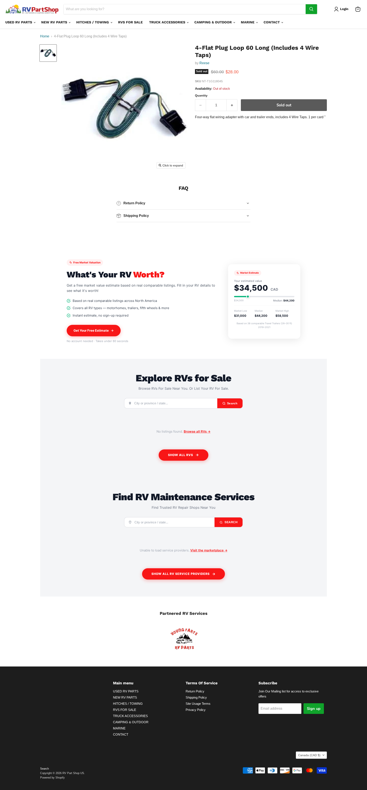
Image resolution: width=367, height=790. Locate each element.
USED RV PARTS (19, 22)
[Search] (311, 9)
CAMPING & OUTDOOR (213, 22)
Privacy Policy (196, 710)
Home (44, 36)
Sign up (313, 708)
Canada (309, 755)
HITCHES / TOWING (93, 22)
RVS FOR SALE (130, 22)
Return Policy (195, 691)
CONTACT (272, 22)
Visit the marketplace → (208, 550)
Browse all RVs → (197, 431)
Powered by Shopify (52, 777)
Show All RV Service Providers (180, 573)
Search (231, 522)
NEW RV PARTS (54, 22)
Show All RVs (180, 455)
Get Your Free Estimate (91, 330)
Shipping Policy (196, 697)
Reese (204, 63)
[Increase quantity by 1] (232, 105)
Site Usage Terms (198, 703)
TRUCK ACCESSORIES (167, 22)
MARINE (248, 22)
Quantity (201, 95)
